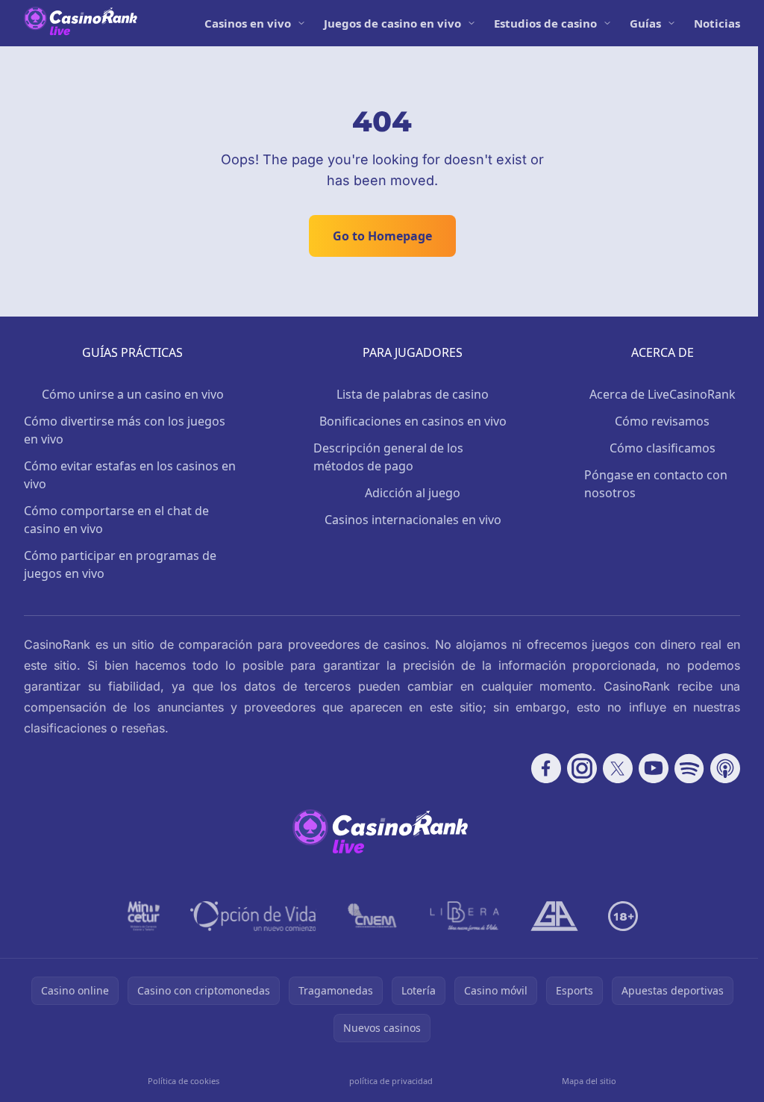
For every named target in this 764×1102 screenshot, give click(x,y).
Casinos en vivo (247, 23)
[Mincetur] (143, 916)
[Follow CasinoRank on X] (618, 768)
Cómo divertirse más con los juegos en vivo (124, 430)
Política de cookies (183, 1080)
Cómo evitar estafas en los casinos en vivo (130, 475)
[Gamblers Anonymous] (554, 916)
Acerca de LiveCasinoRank (662, 394)
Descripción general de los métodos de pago (388, 457)
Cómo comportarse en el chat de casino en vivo (116, 519)
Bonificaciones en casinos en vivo (413, 421)
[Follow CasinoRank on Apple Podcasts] (725, 768)
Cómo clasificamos (663, 448)
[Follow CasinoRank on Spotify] (689, 768)
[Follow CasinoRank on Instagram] (582, 768)
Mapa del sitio (589, 1080)
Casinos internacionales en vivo (413, 519)
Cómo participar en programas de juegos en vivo (120, 564)
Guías (645, 23)
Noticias (717, 23)
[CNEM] (373, 916)
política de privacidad (391, 1080)
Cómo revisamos (662, 421)
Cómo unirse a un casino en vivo (133, 394)
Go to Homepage (382, 236)
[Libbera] (465, 916)
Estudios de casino (545, 23)
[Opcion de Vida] (253, 916)
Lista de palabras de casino (412, 394)
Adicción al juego (412, 493)
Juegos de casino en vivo (392, 23)
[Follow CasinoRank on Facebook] (546, 768)
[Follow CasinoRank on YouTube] (653, 768)
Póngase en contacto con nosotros (655, 484)
